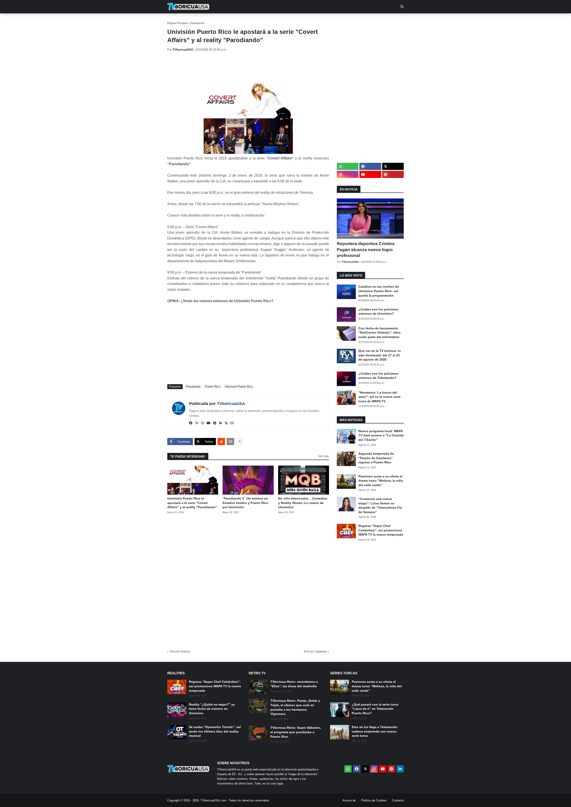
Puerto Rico (212, 386)
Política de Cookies (374, 800)
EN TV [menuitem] (216, 20)
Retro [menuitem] (330, 20)
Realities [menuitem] (239, 20)
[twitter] (196, 423)
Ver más (323, 456)
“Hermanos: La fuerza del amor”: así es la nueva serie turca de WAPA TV (379, 397)
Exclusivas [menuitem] (308, 20)
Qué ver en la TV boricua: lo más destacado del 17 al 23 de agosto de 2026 (379, 355)
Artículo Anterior (180, 651)
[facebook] (190, 423)
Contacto (398, 800)
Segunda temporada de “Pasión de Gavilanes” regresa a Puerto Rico (376, 458)
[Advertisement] (248, 68)
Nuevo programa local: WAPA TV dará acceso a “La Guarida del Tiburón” (381, 435)
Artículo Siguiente (315, 651)
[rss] (226, 423)
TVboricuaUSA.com (213, 800)
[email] (232, 423)
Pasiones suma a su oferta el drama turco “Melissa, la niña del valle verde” (380, 481)
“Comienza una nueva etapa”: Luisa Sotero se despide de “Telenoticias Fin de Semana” (380, 505)
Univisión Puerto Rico (239, 386)
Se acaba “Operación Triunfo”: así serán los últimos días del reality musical (215, 731)
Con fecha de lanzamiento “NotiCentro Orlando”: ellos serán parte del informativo (379, 332)
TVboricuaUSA (231, 403)
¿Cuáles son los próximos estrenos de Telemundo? (378, 376)
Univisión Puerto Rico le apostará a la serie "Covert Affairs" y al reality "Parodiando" (192, 503)
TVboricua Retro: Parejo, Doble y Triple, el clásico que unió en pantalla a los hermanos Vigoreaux (295, 707)
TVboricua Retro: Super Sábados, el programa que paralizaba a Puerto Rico (295, 732)
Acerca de (349, 800)
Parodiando (197, 23)
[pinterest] (214, 423)
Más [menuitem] (345, 20)
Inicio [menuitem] (175, 20)
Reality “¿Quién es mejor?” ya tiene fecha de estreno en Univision (212, 709)
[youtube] (208, 423)
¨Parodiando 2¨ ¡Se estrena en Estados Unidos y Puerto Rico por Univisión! (245, 503)
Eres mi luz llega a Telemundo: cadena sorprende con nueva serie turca (375, 731)
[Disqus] (248, 580)
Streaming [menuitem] (282, 20)
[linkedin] (220, 423)
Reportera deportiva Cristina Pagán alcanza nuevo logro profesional (366, 249)
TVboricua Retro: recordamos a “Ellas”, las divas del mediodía (294, 684)
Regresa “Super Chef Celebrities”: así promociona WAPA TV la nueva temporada (380, 530)
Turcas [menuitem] (260, 20)
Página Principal (177, 23)
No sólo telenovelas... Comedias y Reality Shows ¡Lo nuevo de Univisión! (302, 503)
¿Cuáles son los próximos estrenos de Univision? (378, 312)
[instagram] (202, 423)
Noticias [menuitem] (194, 20)
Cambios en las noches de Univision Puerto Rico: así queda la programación (378, 291)
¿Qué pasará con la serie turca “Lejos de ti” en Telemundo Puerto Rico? (375, 709)
